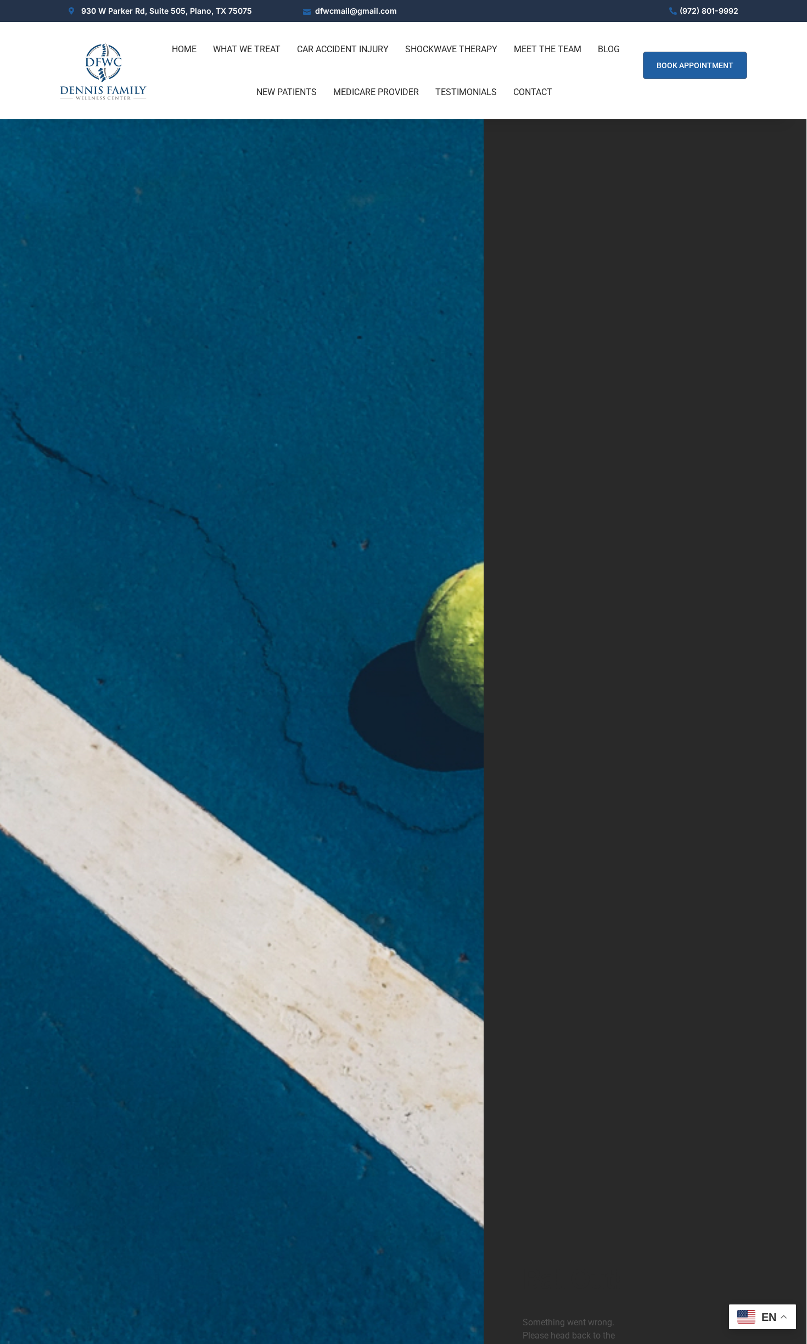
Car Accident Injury (343, 49)
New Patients (286, 92)
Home (184, 49)
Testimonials (466, 92)
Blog (609, 49)
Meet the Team (547, 49)
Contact (532, 92)
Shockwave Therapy (451, 49)
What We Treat (247, 49)
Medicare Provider (376, 92)
